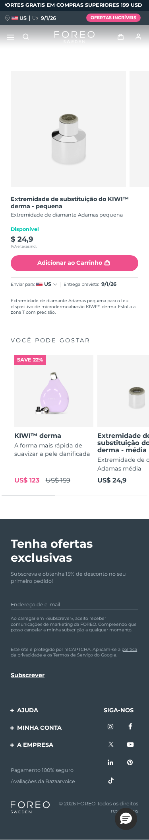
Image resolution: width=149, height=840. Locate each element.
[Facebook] (130, 727)
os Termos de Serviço (70, 655)
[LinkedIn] (111, 763)
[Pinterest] (130, 763)
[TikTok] (111, 781)
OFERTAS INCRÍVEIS (113, 17)
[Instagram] (111, 727)
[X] (111, 745)
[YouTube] (130, 745)
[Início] (74, 37)
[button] (126, 819)
